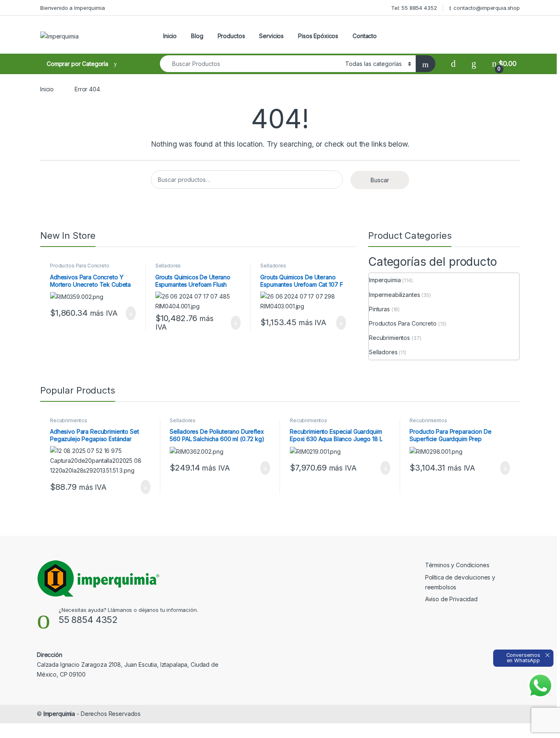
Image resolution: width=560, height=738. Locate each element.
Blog (197, 35)
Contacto (365, 35)
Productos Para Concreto (79, 266)
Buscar (380, 180)
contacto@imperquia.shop (486, 8)
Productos (231, 35)
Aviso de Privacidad (451, 598)
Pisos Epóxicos (318, 35)
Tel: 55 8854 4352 (414, 8)
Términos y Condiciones (457, 564)
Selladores (168, 266)
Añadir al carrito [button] (127, 313)
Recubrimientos (389, 337)
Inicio (170, 35)
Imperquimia (385, 279)
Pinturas (379, 309)
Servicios (271, 35)
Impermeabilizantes (394, 294)
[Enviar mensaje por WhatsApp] (540, 685)
